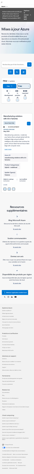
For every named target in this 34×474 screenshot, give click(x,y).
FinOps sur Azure (6, 347)
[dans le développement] (9, 100)
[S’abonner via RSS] (17, 71)
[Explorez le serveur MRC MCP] (23, 71)
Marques (20, 462)
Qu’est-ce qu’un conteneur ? (8, 435)
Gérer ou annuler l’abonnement (20, 454)
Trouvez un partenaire (7, 384)
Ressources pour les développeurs (10, 398)
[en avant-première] (17, 100)
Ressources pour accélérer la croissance (11, 361)
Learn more (8, 149)
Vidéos (3, 409)
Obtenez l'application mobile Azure (16, 292)
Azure (3, 6)
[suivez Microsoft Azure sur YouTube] (15, 297)
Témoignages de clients (7, 327)
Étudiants (4, 401)
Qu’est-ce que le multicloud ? (9, 420)
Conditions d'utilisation (15, 460)
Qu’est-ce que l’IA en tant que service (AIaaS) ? (13, 429)
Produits (4, 336)
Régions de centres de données (9, 319)
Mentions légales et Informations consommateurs (14, 457)
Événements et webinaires (8, 404)
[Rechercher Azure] (1, 2)
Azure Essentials (6, 325)
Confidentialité (5, 460)
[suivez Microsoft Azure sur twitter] (5, 297)
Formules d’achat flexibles (8, 344)
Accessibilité (5, 468)
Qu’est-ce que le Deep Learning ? (10, 426)
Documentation (6, 392)
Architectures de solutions (8, 364)
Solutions (4, 358)
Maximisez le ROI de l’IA (7, 350)
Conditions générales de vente (9, 462)
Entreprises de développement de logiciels (12, 378)
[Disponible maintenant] (25, 97)
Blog (3, 395)
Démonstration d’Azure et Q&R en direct (11, 370)
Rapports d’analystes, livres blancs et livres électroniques (15, 406)
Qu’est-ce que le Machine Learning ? (10, 423)
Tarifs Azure (5, 339)
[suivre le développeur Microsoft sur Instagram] (8, 297)
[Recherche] (29, 64)
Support (4, 367)
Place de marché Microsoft (8, 381)
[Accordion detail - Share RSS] (9, 189)
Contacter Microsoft (7, 454)
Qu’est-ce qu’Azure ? (7, 310)
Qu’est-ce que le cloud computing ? (10, 418)
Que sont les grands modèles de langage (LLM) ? (13, 432)
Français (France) (9, 444)
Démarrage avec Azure (7, 313)
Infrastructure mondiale (8, 316)
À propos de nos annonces (8, 465)
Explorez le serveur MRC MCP (26, 15)
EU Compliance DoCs (21, 465)
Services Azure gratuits (7, 341)
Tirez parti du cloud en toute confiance (11, 322)
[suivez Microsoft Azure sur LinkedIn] (12, 297)
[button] (10, 71)
